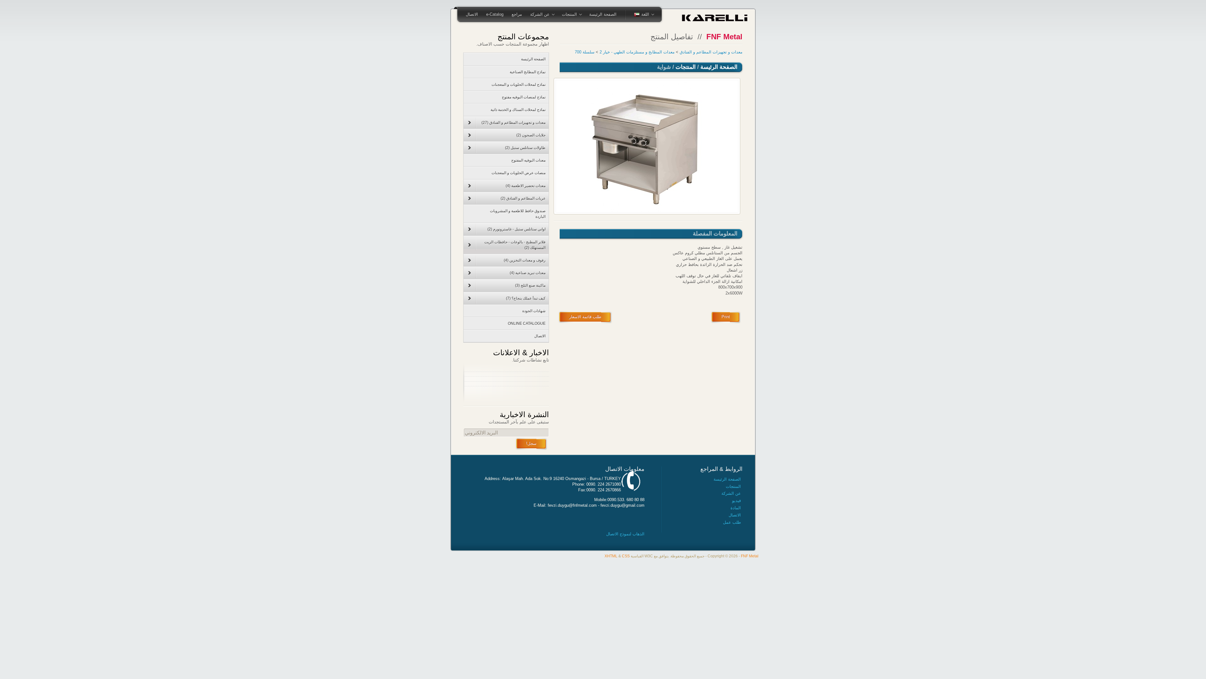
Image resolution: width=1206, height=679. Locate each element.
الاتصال (472, 14)
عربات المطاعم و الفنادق (523, 198)
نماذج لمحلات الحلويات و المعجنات (519, 84)
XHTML (611, 556)
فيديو (736, 500)
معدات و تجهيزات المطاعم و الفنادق (711, 52)
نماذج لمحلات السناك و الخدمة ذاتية (518, 110)
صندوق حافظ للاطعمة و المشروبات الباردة (518, 214)
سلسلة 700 (585, 52)
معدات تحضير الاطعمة (526, 186)
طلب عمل (732, 522)
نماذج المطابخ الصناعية (528, 72)
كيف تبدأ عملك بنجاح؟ (526, 298)
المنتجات (573, 15)
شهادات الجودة (534, 311)
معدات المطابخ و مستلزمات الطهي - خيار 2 (637, 52)
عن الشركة (544, 15)
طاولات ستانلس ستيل (525, 148)
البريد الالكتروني (481, 432)
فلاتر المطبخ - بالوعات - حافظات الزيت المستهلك (515, 245)
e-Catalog (494, 14)
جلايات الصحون (531, 135)
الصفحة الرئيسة (603, 14)
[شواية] (647, 146)
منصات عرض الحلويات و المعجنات (519, 173)
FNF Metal (749, 556)
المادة (736, 507)
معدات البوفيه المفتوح (528, 160)
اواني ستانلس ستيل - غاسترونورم (516, 229)
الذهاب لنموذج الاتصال (625, 534)
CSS (626, 556)
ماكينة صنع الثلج (530, 285)
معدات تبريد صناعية (528, 273)
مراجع (517, 14)
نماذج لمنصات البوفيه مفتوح (524, 97)
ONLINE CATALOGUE (527, 323)
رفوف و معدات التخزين (525, 260)
